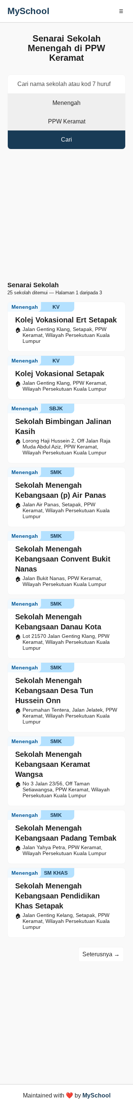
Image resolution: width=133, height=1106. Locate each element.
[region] (66, 216)
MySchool (28, 11)
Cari (66, 139)
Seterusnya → (101, 954)
